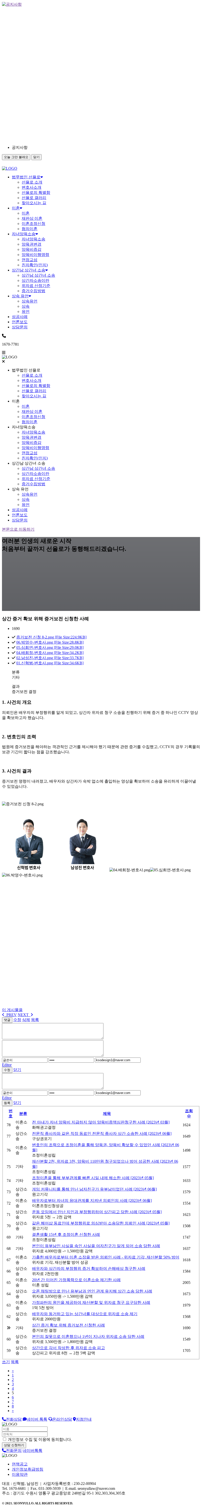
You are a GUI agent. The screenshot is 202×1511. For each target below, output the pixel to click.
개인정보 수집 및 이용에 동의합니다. (39, 1439)
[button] (56, 147)
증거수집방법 (33, 291)
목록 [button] (15, 1362)
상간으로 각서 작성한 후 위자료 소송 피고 (68, 1348)
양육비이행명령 (35, 254)
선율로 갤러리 (34, 198)
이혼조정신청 (33, 223)
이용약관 (20, 1474)
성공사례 (20, 317)
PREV (10, 1015)
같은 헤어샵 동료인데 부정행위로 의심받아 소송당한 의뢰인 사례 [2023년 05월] (100, 1223)
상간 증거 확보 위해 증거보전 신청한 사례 (68, 1325)
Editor (7, 1065)
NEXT (24, 1015)
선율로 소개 (32, 182)
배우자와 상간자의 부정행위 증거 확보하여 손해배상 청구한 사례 (88, 1268)
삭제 (26, 1020)
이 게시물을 (12, 1010)
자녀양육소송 (23, 234)
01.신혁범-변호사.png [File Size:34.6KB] (50, 663)
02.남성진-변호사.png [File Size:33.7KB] (50, 658)
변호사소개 (31, 187)
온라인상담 (62, 1419)
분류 (23, 1113)
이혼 (16, 208)
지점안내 (84, 1419)
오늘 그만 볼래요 (16, 157)
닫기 (36, 157)
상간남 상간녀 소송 (28, 270)
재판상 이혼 (32, 218)
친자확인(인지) (35, 265)
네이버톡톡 (32, 1450)
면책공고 (20, 1464)
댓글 (7, 1020)
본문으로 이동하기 (18, 529)
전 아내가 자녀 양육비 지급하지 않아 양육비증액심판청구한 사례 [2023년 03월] (100, 1122)
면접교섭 (29, 260)
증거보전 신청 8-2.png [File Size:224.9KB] (51, 637)
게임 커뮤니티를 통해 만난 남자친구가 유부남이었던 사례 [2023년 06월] (94, 1189)
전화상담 (14, 1419)
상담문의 (20, 327)
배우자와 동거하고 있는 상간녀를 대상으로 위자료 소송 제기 (84, 1314)
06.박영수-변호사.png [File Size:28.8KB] (50, 642)
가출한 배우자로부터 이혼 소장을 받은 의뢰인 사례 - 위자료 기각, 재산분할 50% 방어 (105, 1257)
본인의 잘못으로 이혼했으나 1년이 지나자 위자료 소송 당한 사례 (88, 1336)
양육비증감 (31, 249)
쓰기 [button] (6, 1362)
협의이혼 (29, 229)
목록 (35, 1020)
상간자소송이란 (35, 280)
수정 (17, 1020)
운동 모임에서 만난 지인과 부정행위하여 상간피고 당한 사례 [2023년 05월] (97, 1212)
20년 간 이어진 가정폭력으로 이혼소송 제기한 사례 (76, 1280)
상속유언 (29, 301)
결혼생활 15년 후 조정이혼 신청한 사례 (66, 1234)
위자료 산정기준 (36, 286)
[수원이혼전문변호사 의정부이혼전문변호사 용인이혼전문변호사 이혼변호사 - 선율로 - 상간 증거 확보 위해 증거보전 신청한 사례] (9, 168)
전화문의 (14, 1450)
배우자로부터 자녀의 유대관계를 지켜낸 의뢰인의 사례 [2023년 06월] (92, 1200)
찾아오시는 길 (34, 203)
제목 (107, 1113)
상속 (26, 306)
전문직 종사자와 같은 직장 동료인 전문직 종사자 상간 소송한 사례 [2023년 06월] (101, 1133)
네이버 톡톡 (37, 1419)
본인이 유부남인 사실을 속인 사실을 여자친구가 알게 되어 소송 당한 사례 (96, 1246)
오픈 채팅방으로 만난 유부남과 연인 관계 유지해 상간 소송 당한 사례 (92, 1291)
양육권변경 (31, 244)
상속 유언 (20, 296)
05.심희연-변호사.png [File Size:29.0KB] (50, 647)
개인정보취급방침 (27, 1469)
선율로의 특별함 (36, 192)
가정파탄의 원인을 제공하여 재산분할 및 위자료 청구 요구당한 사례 (91, 1302)
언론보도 (20, 322)
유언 (26, 311)
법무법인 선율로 (26, 177)
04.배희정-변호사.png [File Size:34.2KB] (50, 653)
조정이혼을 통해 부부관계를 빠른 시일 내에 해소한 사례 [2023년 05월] (93, 1178)
